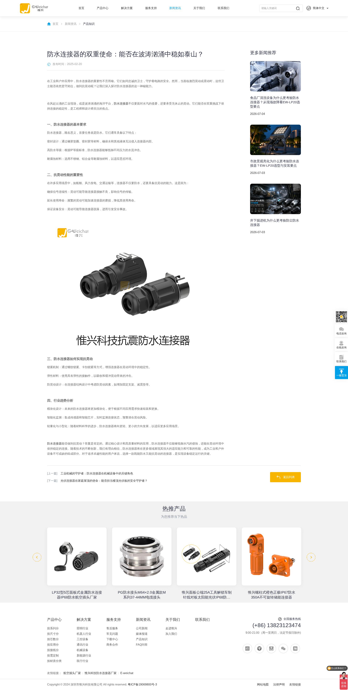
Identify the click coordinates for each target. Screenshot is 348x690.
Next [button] (311, 557)
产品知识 (142, 639)
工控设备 (82, 639)
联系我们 (223, 8)
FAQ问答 (142, 644)
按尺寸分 (53, 633)
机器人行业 (84, 633)
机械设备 (82, 650)
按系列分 (53, 628)
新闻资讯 (175, 8)
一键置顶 (341, 375)
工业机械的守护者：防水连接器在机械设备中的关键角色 (90, 473)
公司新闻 (142, 628)
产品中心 (102, 8)
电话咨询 (341, 333)
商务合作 (112, 644)
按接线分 (53, 650)
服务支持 (151, 8)
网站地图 (263, 684)
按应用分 (53, 644)
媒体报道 (142, 633)
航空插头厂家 (72, 673)
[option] (76, 564)
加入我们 (171, 633)
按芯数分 (53, 639)
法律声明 (279, 684)
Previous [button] (37, 557)
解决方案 (127, 8)
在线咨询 (341, 347)
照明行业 (82, 628)
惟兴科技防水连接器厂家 (101, 673)
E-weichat (126, 673)
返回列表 (289, 477)
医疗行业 (82, 660)
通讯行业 (82, 644)
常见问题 (112, 633)
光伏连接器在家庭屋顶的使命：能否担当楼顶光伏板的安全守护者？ (97, 480)
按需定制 (53, 655)
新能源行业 (84, 655)
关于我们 (199, 8)
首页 (81, 8)
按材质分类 (54, 660)
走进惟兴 (171, 628)
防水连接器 (121, 103)
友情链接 (295, 684)
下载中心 (112, 639)
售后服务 (112, 628)
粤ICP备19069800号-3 (142, 684)
